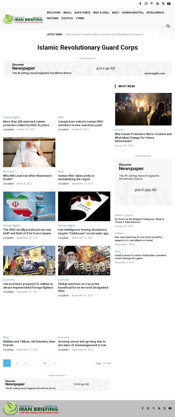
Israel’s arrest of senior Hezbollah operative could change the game (140, 257)
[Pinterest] (151, 4)
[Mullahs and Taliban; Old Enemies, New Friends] (29, 318)
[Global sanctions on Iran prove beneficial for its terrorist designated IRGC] (84, 261)
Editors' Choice (124, 215)
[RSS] (157, 4)
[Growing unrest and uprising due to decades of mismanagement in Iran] (84, 318)
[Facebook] (140, 4)
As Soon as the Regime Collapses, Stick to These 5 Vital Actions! (139, 221)
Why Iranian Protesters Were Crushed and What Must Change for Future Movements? (143, 137)
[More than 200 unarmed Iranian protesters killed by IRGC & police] (29, 98)
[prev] (162, 34)
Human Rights (11, 117)
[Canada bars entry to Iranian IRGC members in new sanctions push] (84, 98)
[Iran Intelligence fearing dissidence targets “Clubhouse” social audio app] (84, 206)
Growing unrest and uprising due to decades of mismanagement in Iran (82, 343)
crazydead (8, 129)
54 (44, 363)
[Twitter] (163, 4)
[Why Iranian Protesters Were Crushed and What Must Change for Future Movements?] (143, 109)
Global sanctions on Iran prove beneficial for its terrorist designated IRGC (83, 287)
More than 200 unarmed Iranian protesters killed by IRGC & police (26, 123)
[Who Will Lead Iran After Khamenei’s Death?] (29, 152)
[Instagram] (146, 4)
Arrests (119, 129)
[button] (168, 26)
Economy (9, 279)
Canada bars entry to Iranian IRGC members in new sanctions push (80, 123)
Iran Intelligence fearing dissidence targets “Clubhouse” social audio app (83, 231)
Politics (119, 233)
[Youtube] (169, 4)
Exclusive (8, 171)
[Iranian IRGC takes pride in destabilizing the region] (84, 152)
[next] (170, 34)
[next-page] (54, 363)
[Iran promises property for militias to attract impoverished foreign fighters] (29, 261)
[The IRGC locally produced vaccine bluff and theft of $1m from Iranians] (29, 206)
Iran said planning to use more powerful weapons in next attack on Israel (138, 239)
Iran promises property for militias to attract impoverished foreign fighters (28, 285)
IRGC (61, 117)
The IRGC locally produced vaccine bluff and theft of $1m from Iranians (27, 231)
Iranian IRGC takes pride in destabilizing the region (76, 177)
